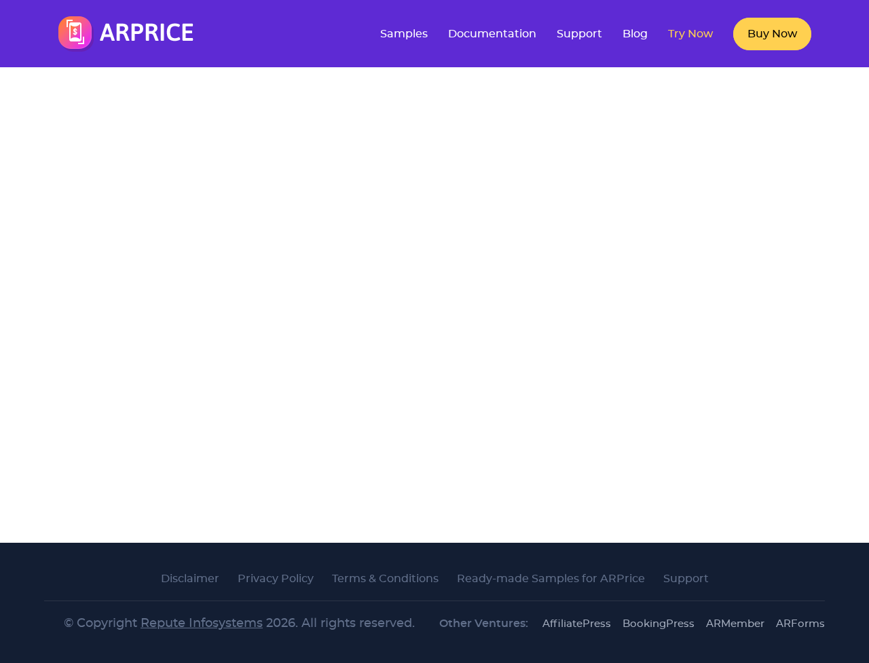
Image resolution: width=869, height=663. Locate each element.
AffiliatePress (576, 624)
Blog (635, 34)
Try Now (690, 34)
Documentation (492, 34)
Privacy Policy (276, 578)
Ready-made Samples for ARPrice (551, 578)
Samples (404, 34)
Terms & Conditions (385, 578)
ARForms (800, 624)
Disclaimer (190, 578)
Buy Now (772, 34)
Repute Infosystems (202, 623)
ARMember (735, 624)
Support (579, 34)
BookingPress (659, 624)
